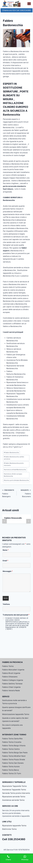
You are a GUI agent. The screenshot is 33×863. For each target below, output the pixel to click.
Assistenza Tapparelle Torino (14, 790)
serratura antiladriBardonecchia (15, 469)
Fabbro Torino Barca (10, 770)
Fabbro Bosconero (26, 493)
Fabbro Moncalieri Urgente (13, 670)
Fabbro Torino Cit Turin (11, 773)
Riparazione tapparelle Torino (14, 826)
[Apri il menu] (29, 3)
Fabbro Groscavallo (13, 518)
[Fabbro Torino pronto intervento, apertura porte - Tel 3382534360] (11, 4)
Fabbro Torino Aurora (11, 766)
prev (4, 521)
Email (5, 561)
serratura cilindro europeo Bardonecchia (13, 475)
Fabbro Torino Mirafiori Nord (13, 756)
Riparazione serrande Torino (13, 797)
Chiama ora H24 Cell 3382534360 (16, 10)
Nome (6, 550)
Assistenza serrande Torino (13, 800)
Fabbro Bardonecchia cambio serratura (14, 458)
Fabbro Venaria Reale (11, 690)
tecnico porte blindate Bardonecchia (16, 480)
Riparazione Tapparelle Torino (14, 786)
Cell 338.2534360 (13, 839)
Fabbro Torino (8, 666)
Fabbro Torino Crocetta (11, 742)
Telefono (6, 604)
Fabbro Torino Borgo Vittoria (13, 746)
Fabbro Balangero (8, 493)
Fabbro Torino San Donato (13, 763)
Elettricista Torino (9, 829)
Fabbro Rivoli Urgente (11, 673)
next (28, 521)
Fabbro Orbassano (9, 677)
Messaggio (8, 571)
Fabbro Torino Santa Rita (12, 739)
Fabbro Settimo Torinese (12, 684)
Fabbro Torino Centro (11, 749)
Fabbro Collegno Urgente (12, 680)
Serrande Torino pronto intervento (16, 793)
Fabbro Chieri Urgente (11, 687)
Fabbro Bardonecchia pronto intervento (14, 464)
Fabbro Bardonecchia (11, 452)
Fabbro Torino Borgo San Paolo (14, 753)
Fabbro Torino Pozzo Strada (13, 759)
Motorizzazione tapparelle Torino (15, 714)
